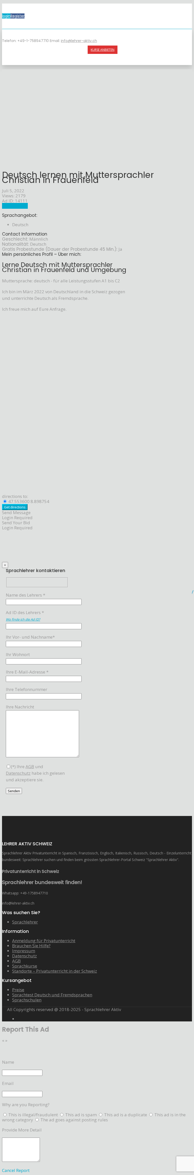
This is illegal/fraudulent (33, 1115)
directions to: (15, 496)
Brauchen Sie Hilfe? (31, 946)
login (6, 15)
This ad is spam (81, 1115)
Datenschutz (24, 956)
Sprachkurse (24, 966)
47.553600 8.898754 (28, 501)
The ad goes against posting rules (74, 1120)
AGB (16, 961)
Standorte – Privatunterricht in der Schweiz (54, 971)
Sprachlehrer (15, 206)
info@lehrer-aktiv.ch (79, 40)
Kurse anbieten (102, 50)
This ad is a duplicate (126, 1115)
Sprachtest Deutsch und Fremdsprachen (52, 995)
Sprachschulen (26, 1000)
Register (17, 15)
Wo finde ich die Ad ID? (23, 619)
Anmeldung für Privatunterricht (43, 940)
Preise (18, 990)
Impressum (23, 951)
